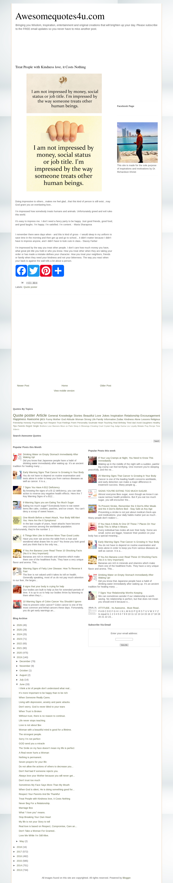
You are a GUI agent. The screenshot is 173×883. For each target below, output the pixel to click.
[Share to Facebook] (34, 283)
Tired (129, 423)
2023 (20, 639)
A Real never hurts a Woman (34, 752)
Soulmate (92, 423)
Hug (112, 426)
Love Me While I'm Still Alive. (34, 835)
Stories (78, 415)
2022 (20, 643)
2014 (20, 865)
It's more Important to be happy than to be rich (43, 693)
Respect (52, 423)
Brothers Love (46, 426)
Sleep (76, 426)
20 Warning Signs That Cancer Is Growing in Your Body (127, 476)
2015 (20, 861)
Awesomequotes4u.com (60, 15)
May (22, 841)
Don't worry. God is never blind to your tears (42, 706)
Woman (79, 419)
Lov (128, 426)
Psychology (37, 423)
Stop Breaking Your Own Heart (35, 817)
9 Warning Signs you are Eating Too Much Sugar (48, 502)
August (24, 675)
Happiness (19, 419)
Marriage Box (26, 808)
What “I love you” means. (32, 812)
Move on (64, 426)
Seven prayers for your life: (33, 762)
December (25, 661)
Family (99, 419)
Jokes (105, 415)
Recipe (152, 426)
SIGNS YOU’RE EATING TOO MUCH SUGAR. (122, 491)
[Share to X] (32, 283)
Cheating (94, 426)
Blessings (85, 426)
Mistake (140, 426)
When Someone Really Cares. (34, 697)
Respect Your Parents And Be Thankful (39, 794)
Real (115, 423)
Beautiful (88, 415)
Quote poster (30, 287)
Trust (59, 423)
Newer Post (23, 385)
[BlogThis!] (29, 283)
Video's (16, 429)
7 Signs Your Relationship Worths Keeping (120, 592)
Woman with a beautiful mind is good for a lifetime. (45, 729)
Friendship (18, 423)
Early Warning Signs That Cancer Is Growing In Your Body (53, 472)
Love (98, 415)
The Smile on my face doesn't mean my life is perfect (46, 748)
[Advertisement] (72, 47)
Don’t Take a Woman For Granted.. (37, 831)
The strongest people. (30, 734)
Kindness (129, 419)
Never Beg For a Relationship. (34, 803)
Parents (21, 426)
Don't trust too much (29, 780)
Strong (87, 419)
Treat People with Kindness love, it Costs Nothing (44, 798)
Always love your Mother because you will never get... (47, 775)
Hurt (46, 423)
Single (36, 426)
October (24, 670)
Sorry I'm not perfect (29, 739)
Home (65, 385)
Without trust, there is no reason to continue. (42, 716)
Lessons (145, 419)
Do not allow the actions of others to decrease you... (46, 766)
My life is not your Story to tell (34, 821)
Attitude (70, 419)
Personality (82, 423)
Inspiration (116, 415)
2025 (20, 629)
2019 (20, 657)
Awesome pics (36, 419)
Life (94, 419)
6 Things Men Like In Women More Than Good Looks (51, 535)
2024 (20, 634)
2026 (20, 625)
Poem (73, 423)
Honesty (27, 423)
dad (134, 423)
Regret (29, 426)
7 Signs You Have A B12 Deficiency (41, 487)
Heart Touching (105, 423)
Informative (110, 419)
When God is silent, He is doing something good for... (47, 789)
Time (158, 426)
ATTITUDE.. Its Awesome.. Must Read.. (119, 608)
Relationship (131, 415)
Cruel (101, 426)
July (22, 679)
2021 (20, 648)
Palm (70, 426)
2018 (20, 847)
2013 (20, 870)
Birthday (122, 423)
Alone (137, 419)
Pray (147, 426)
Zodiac (120, 419)
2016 (20, 856)
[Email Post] (22, 282)
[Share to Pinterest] (36, 283)
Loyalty (134, 426)
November (25, 666)
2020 (20, 652)
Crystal (107, 426)
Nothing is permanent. (30, 757)
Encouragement (150, 415)
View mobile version (64, 390)
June (22, 684)
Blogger (127, 878)
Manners (56, 426)
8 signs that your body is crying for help (43, 586)
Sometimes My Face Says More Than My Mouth (44, 785)
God (63, 419)
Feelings (66, 423)
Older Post (105, 385)
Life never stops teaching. (32, 720)
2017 (20, 851)
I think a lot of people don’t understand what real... (45, 688)
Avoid (139, 423)
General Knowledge (60, 415)
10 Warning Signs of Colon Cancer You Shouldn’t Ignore (52, 601)
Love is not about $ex (30, 725)
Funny (49, 419)
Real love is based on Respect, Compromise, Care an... (48, 826)
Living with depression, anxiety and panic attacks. (44, 702)
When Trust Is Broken (30, 711)
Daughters (147, 423)
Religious (155, 419)
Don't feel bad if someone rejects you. (38, 771)
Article (41, 415)
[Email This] (27, 283)
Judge (117, 426)
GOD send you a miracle (32, 743)
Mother (56, 419)
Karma (123, 426)
